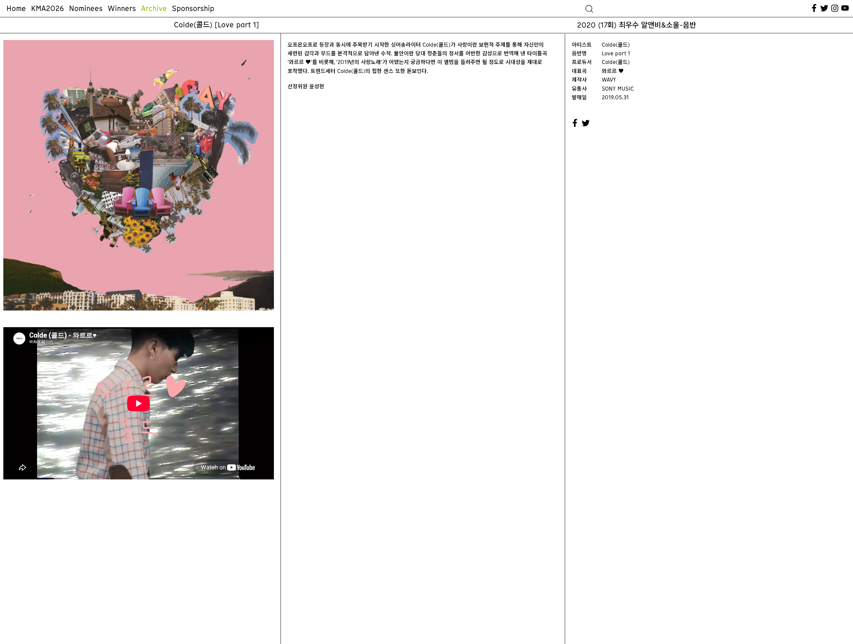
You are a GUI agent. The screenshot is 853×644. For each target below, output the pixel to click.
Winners (122, 8)
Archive (154, 8)
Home (16, 8)
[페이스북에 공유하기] (575, 123)
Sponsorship (193, 8)
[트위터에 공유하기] (586, 123)
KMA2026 (47, 8)
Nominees (86, 8)
